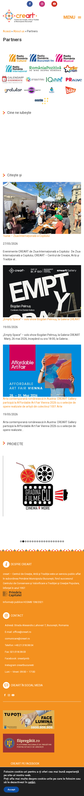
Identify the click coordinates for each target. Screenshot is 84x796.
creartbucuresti (25, 665)
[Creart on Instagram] (9, 695)
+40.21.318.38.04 (23, 645)
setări (31, 782)
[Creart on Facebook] (4, 695)
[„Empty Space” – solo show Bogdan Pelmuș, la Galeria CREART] (42, 290)
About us (18, 31)
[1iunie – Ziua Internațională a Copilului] (42, 207)
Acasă (7, 31)
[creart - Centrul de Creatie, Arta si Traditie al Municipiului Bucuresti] (19, 16)
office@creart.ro (22, 631)
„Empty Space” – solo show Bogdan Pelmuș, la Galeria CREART (41, 319)
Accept (11, 789)
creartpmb (23, 658)
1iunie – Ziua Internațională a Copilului (26, 235)
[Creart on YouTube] (13, 695)
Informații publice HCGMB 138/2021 (23, 602)
